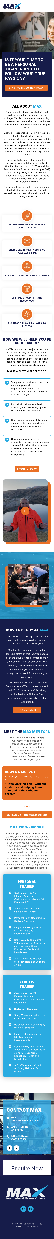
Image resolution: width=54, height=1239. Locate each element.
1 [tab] (24, 806)
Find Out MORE (27, 710)
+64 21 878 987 (18, 1139)
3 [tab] (29, 806)
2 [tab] (27, 806)
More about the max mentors (27, 814)
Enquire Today (27, 468)
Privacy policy (31, 1226)
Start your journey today (26, 88)
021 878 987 (17, 1130)
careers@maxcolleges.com (25, 1120)
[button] (49, 6)
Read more (27, 222)
